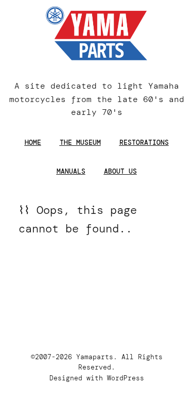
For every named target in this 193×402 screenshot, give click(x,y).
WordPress (125, 378)
